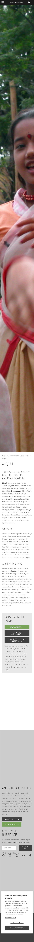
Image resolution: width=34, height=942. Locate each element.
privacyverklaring (24, 842)
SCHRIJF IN (25, 848)
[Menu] (2, 2)
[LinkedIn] (10, 855)
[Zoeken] (29, 2)
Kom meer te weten (10, 917)
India (11, 494)
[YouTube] (23, 855)
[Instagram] (17, 855)
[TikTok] (30, 855)
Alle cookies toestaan (17, 928)
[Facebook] (3, 855)
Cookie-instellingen (17, 923)
